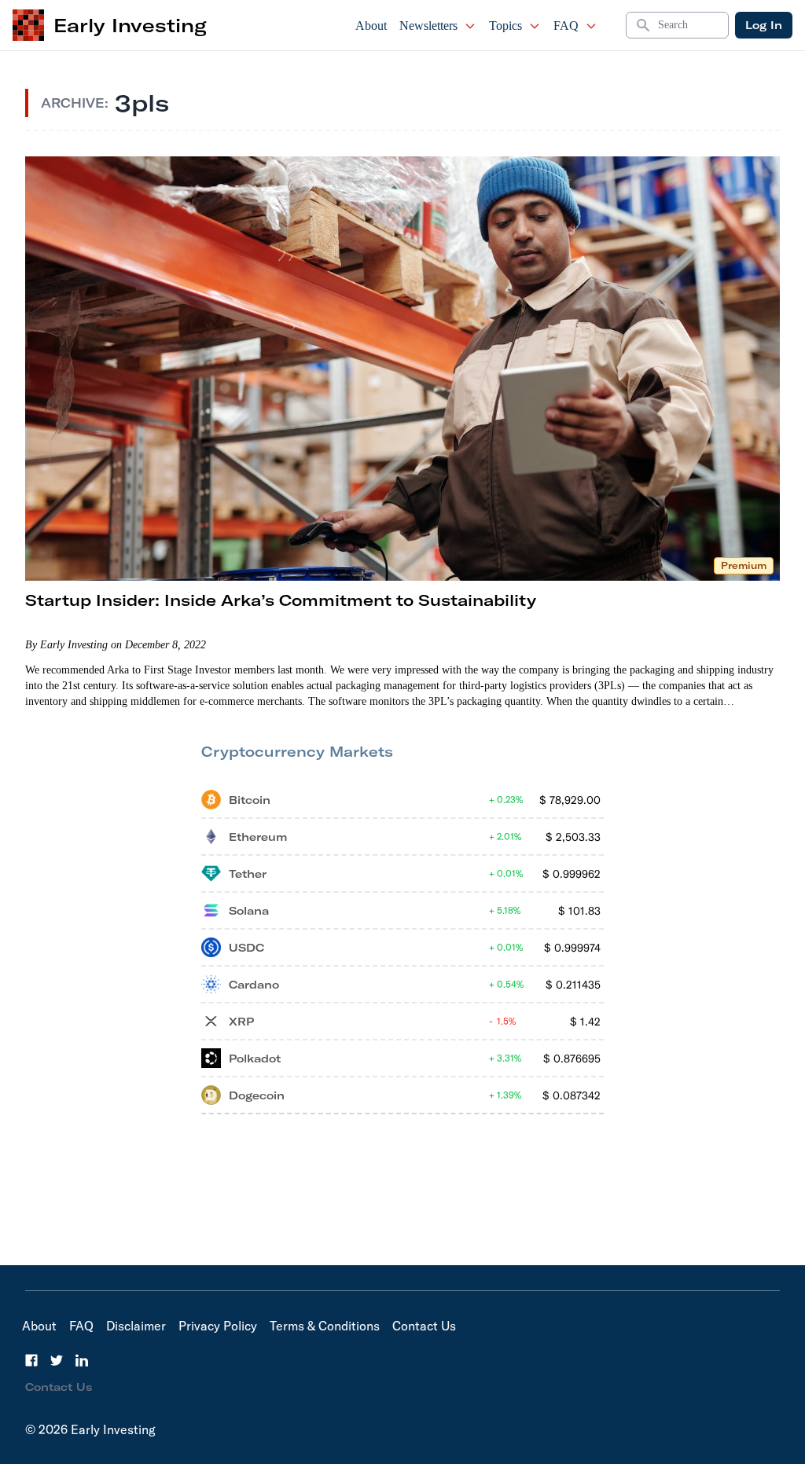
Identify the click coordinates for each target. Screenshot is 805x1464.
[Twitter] (56, 1360)
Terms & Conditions (325, 1326)
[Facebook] (31, 1360)
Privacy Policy (217, 1326)
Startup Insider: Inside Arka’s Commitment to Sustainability (280, 600)
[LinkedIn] (81, 1360)
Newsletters (428, 25)
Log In (763, 25)
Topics (505, 25)
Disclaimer (136, 1326)
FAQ (566, 25)
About (371, 25)
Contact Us (424, 1326)
